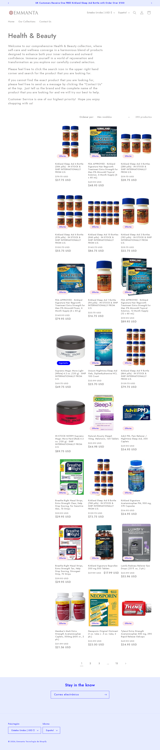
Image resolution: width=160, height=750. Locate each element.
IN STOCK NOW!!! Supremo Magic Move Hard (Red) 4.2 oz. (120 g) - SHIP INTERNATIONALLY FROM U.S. (69, 441)
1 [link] (81, 663)
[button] (134, 12)
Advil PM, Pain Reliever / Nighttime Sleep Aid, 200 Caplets (134, 439)
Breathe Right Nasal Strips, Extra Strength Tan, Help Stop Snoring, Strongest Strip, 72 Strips (69, 569)
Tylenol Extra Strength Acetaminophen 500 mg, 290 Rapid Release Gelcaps (136, 634)
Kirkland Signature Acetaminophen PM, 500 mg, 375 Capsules (136, 503)
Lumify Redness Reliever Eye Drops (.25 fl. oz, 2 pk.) (135, 567)
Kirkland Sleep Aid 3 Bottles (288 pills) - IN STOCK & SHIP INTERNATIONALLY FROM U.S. (135, 168)
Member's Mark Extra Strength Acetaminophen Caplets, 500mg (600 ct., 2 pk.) (69, 635)
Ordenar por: (87, 117)
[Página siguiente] (125, 663)
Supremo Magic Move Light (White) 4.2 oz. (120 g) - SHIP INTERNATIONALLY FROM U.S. (70, 374)
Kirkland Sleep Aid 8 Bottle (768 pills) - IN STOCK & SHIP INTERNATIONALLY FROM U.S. (102, 504)
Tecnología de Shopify (36, 741)
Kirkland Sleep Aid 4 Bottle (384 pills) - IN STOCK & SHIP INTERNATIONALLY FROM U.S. (69, 168)
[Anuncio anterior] (8, 3)
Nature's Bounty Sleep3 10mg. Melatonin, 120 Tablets (103, 437)
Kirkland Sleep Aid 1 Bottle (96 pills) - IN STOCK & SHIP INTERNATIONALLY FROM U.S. (103, 304)
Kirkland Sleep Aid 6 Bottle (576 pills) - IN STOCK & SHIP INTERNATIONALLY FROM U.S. (69, 238)
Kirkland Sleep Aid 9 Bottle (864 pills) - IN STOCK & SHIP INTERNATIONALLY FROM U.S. (135, 374)
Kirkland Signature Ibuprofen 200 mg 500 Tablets (103, 567)
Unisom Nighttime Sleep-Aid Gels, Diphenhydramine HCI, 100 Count (102, 373)
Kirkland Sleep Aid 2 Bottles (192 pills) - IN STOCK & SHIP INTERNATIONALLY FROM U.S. (136, 238)
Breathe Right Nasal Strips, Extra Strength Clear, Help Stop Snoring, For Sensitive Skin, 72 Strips (69, 504)
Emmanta (20, 741)
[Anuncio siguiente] (151, 3)
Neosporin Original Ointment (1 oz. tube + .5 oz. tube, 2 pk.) (103, 634)
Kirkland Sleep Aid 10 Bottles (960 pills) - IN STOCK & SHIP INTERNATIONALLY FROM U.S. (103, 238)
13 (117, 663)
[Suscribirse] (105, 694)
